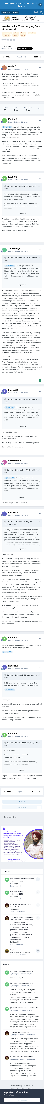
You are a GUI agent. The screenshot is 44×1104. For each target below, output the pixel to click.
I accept (23, 1100)
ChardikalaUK (15, 460)
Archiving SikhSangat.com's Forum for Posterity (24, 1032)
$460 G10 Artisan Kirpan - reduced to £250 (24, 1008)
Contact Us (28, 1085)
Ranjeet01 (13, 390)
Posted (18, 69)
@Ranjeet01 (7, 127)
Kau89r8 (12, 119)
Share (22, 802)
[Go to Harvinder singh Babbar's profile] (7, 951)
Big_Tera (7, 46)
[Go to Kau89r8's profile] (4, 120)
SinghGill (15, 909)
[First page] (3, 57)
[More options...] (39, 67)
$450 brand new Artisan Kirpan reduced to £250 (22, 971)
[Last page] (41, 57)
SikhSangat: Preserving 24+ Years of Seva (21, 4)
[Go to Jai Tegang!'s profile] (4, 250)
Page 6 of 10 (22, 57)
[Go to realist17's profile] (4, 67)
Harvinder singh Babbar (21, 952)
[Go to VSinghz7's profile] (7, 880)
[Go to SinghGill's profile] (7, 905)
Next (35, 57)
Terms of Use (9, 1095)
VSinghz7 (16, 883)
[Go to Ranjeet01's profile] (4, 391)
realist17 (12, 66)
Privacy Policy (16, 1085)
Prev (8, 57)
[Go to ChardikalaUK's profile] (4, 462)
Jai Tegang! (14, 248)
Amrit (12, 950)
